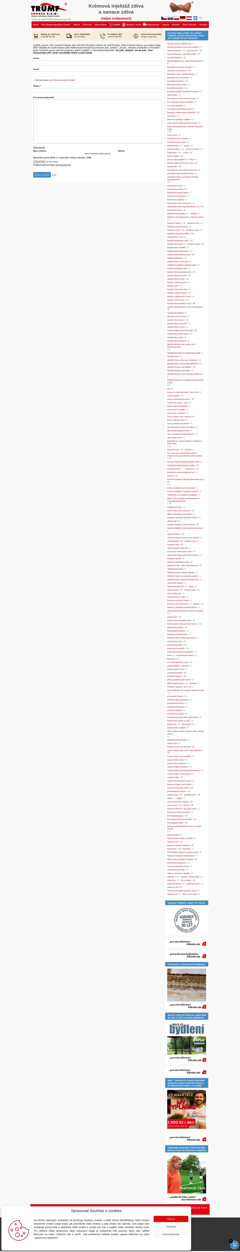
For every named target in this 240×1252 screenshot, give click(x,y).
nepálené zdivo (173, 545)
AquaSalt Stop (192, 51)
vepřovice (171, 877)
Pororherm (171, 659)
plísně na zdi (172, 617)
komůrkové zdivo (173, 469)
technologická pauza (175, 816)
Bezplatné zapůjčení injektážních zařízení (182, 92)
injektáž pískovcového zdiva (177, 251)
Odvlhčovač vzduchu (175, 583)
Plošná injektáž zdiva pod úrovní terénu (182, 624)
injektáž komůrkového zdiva (177, 241)
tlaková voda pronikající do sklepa (180, 859)
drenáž (186, 146)
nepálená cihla (190, 541)
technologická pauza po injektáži (179, 819)
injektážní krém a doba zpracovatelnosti (182, 360)
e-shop (185, 153)
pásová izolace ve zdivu (176, 597)
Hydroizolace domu (174, 186)
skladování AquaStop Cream (178, 788)
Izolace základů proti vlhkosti (178, 424)
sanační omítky (172, 777)
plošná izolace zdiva (175, 627)
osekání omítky (189, 590)
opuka (191, 587)
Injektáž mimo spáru (174, 244)
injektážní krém (173, 356)
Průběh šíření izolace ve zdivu (178, 721)
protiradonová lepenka (175, 707)
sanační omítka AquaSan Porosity (179, 330)
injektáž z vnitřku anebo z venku (179, 297)
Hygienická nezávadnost (176, 214)
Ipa (168, 389)
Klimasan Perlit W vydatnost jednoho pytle (183, 462)
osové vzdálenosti (174, 593)
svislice (186, 805)
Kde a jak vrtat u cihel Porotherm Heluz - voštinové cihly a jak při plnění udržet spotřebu (184, 454)
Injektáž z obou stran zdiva (177, 289)
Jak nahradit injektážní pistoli (178, 431)
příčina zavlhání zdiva (175, 683)
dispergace (171, 116)
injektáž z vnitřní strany (175, 300)
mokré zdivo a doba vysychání (178, 511)
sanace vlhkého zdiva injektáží (178, 756)
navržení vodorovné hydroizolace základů (183, 538)
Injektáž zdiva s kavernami (177, 324)
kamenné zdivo (173, 450)
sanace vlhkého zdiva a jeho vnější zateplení (184, 750)
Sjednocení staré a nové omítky (179, 784)
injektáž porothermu (174, 258)
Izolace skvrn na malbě (176, 410)
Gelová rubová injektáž (176, 160)
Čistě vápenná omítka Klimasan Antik (181, 98)
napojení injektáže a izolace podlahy (181, 525)
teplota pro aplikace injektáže (178, 845)
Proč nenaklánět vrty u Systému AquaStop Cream (185, 690)
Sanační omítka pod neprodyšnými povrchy (183, 770)
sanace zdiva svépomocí (176, 763)
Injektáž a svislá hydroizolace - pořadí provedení (185, 217)
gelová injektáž (173, 156)
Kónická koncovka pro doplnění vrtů (180, 472)
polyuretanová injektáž (175, 648)
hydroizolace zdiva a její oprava (179, 203)
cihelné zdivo (172, 95)
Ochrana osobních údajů (64, 80)
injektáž (194, 214)
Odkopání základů (174, 559)
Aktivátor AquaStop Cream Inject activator (182, 47)
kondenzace (189, 469)
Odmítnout (171, 1226)
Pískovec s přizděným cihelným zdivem (182, 607)
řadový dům (186, 724)
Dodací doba (172, 135)
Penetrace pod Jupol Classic (178, 600)
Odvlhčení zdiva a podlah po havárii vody (182, 580)
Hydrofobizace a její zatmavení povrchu (182, 170)
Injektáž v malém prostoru (177, 282)
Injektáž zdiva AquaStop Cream (179, 303)
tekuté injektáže (173, 835)
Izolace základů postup (176, 420)
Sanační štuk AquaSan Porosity (179, 781)
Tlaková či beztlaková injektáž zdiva (180, 856)
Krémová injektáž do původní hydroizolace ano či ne (185, 480)
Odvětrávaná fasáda (174, 569)
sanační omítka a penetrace (177, 767)
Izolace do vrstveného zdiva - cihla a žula (182, 392)
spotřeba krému (190, 795)
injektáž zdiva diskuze (175, 313)
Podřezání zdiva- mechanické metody (181, 638)
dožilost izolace (173, 146)
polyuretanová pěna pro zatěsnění (180, 652)
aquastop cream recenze (176, 71)
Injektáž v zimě (172, 286)
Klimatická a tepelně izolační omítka (180, 465)
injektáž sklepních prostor (176, 276)
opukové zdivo (172, 590)
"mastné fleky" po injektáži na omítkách (181, 495)
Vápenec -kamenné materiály (178, 873)
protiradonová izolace (175, 703)
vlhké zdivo (171, 880)
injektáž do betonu (174, 223)
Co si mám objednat (174, 106)
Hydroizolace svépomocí (176, 196)
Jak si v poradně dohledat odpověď (180, 434)
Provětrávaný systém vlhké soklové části (182, 717)
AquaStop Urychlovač (175, 81)
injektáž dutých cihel (174, 237)
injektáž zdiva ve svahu (176, 327)
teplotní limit (171, 849)
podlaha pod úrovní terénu (177, 634)
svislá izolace (172, 805)
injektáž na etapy (193, 244)
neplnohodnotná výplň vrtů (177, 548)
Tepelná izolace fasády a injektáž (179, 838)
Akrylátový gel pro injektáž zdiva (179, 44)
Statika (179, 798)
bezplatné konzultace (175, 88)
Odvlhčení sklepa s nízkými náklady (180, 573)
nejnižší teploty (172, 541)
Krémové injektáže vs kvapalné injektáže (182, 491)
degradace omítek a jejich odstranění (181, 113)
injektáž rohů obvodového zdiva (179, 272)
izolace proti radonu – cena (177, 403)
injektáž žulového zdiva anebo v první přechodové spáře (181, 345)
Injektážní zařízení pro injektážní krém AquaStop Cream (185, 381)
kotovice (170, 476)
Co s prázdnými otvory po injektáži (180, 102)
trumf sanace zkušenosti (176, 863)
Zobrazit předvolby (171, 1234)
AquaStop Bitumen (174, 58)
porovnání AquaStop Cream (177, 662)
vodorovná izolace (174, 884)
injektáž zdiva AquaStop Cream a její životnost (184, 307)
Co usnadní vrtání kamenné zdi (179, 109)
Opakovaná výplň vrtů (175, 587)
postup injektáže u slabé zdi (177, 666)
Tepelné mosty (172, 842)
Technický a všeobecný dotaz (178, 812)
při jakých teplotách (174, 676)
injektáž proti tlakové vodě (177, 269)
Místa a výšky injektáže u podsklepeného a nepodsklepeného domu (183, 499)
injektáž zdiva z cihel (175, 337)
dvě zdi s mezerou (192, 149)
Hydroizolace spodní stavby (177, 193)
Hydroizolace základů (175, 200)
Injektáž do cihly (193, 223)
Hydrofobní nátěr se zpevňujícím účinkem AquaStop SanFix (182, 178)
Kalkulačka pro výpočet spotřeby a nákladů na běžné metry (184, 442)
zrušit (54, 175)
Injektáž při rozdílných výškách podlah (181, 265)
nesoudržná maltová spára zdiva (179, 552)
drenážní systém (173, 149)
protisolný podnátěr (174, 710)
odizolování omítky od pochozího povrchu (182, 555)
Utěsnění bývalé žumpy (176, 870)
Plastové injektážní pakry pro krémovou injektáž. (185, 611)
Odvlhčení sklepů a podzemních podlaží (182, 576)
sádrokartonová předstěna (177, 740)
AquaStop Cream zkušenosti (178, 78)
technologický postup (175, 823)
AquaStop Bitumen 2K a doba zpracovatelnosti (184, 61)
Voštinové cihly (172, 887)
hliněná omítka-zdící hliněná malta (180, 163)
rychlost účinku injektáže (176, 728)
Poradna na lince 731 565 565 (178, 747)
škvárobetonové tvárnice (176, 791)
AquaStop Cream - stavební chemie (180, 74)
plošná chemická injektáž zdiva (179, 620)
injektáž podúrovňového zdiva (178, 255)
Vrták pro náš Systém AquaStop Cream (182, 891)
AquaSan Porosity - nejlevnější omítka (181, 54)
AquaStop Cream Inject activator (179, 67)
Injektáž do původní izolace (177, 227)
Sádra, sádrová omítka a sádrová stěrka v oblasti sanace (185, 732)
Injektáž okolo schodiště (176, 248)
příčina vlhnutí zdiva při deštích (178, 680)
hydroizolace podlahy (175, 189)
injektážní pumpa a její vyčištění (179, 367)
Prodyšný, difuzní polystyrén (177, 700)
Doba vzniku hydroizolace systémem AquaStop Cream (185, 128)
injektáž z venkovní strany (177, 293)
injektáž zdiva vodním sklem (177, 334)
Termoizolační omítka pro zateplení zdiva (182, 852)
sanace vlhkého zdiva (175, 760)
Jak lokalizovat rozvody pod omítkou (180, 427)
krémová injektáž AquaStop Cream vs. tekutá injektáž (184, 827)
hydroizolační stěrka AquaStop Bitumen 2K (183, 207)
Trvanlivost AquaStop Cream (178, 866)
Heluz (192, 160)
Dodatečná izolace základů (177, 139)
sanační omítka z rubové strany (179, 774)
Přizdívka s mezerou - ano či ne (179, 687)
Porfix (169, 655)
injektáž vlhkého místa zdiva (177, 262)
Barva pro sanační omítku (176, 85)
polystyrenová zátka (174, 645)
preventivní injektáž (174, 673)
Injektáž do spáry (173, 230)
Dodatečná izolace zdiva (176, 142)
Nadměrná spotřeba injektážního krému (182, 518)
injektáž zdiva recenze (175, 320)
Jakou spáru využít (174, 438)
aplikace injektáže (174, 51)
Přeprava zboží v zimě (175, 669)
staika (169, 798)
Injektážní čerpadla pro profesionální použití (183, 353)
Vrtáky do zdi (172, 894)
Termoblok (186, 849)
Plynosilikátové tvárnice (176, 631)
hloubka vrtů (172, 167)
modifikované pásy (174, 507)
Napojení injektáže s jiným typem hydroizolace (184, 528)
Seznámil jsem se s (55, 80)
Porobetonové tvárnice (185, 655)
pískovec (196, 604)
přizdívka (193, 683)
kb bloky (188, 450)
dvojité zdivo (172, 153)
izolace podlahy (173, 396)
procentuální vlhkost (174, 696)
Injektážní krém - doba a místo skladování (182, 364)
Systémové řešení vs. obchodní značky (181, 809)
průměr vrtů (171, 724)
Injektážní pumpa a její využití (178, 371)
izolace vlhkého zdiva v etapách (179, 417)
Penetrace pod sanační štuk (177, 604)
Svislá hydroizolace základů (177, 802)
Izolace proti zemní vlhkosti (177, 406)
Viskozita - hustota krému (190, 877)
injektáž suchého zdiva (175, 279)
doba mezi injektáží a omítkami (178, 120)
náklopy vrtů (171, 521)
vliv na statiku (186, 880)
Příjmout (171, 1219)
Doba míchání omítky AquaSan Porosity (182, 123)
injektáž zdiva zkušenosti (176, 341)
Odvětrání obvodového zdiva (178, 562)
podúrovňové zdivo (174, 641)
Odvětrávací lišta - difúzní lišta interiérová (182, 566)
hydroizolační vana (174, 210)
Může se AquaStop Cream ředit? (179, 514)
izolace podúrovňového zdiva (178, 399)
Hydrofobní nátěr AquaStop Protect (180, 174)
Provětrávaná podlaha (175, 714)
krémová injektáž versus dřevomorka (181, 488)
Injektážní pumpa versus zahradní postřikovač (184, 374)
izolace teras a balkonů (176, 413)
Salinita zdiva (172, 743)
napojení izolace (173, 534)
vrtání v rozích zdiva (189, 894)
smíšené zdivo (172, 795)
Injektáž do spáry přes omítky (178, 234)
